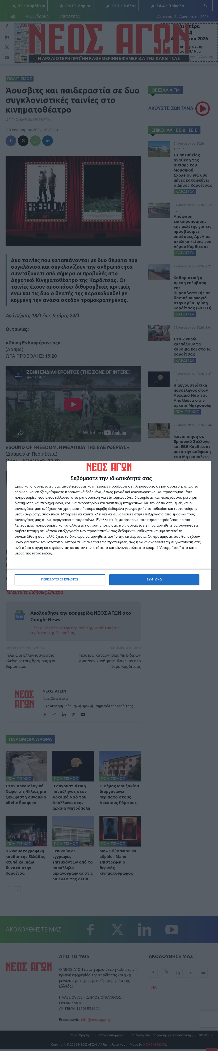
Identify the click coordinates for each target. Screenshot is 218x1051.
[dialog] (109, 525)
